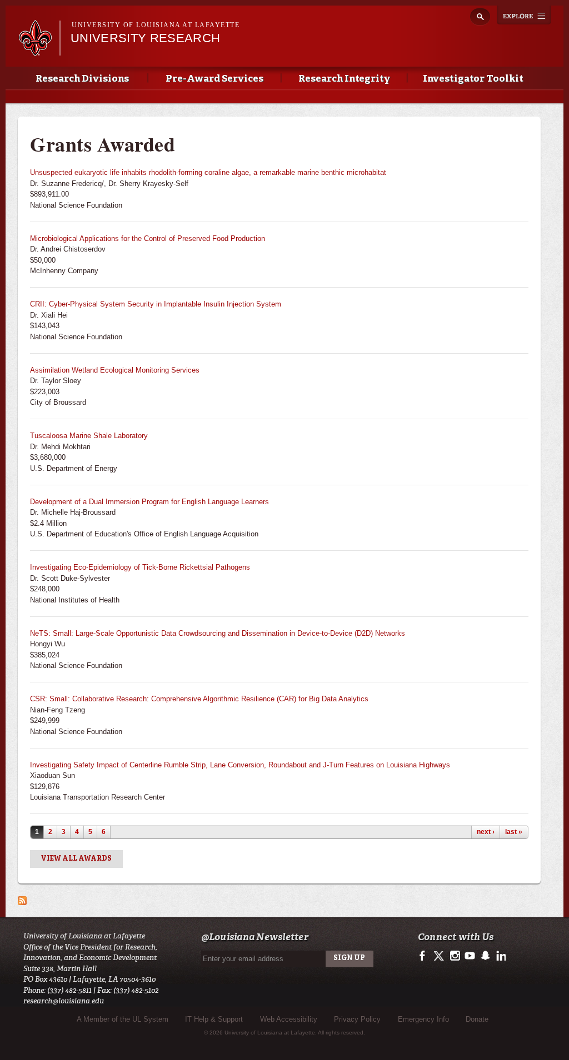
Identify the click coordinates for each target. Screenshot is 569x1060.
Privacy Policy (357, 1019)
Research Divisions (82, 79)
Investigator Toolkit (473, 79)
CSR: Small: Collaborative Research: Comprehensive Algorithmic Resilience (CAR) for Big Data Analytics (199, 699)
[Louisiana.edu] (39, 51)
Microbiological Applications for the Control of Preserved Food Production (147, 238)
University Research (145, 38)
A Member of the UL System (122, 1019)
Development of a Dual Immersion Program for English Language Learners (149, 502)
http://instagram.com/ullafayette (455, 956)
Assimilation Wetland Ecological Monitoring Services (114, 370)
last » (513, 832)
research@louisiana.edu (63, 1001)
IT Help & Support (214, 1019)
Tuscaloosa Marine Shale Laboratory (89, 435)
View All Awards (76, 859)
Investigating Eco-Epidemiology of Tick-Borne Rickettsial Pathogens (140, 567)
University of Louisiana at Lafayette (155, 25)
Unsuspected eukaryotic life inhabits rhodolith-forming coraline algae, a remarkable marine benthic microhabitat (208, 172)
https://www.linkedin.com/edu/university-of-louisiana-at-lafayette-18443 (500, 956)
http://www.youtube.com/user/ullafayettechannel (470, 956)
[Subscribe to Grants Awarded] (22, 900)
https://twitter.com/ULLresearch (440, 956)
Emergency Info (423, 1019)
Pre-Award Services (214, 79)
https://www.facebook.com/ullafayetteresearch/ (425, 956)
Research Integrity (344, 79)
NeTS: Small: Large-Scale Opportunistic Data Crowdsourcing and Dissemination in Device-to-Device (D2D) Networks (217, 633)
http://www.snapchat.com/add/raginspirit (485, 956)
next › (486, 832)
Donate (477, 1019)
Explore (524, 15)
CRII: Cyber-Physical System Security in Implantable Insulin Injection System (155, 304)
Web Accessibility (288, 1019)
